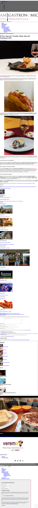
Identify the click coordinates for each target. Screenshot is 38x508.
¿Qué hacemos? (6, 473)
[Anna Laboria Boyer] (1, 365)
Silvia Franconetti (3, 40)
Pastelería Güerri (33, 168)
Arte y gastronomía (5, 471)
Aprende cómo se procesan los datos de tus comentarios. (21, 339)
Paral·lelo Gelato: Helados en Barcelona (4, 199)
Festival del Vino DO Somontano (29, 186)
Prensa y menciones (7, 475)
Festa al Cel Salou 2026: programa (5, 384)
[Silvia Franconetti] (1, 346)
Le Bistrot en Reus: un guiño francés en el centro (10, 313)
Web (0, 328)
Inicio (3, 468)
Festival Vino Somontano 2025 (5, 76)
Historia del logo (6, 474)
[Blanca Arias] (1, 359)
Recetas (1, 433)
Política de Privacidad (4, 1)
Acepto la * (8, 495)
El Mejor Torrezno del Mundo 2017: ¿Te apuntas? (5, 311)
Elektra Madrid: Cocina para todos (4, 229)
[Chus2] (1, 349)
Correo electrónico (3, 326)
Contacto (5, 476)
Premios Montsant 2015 (2, 298)
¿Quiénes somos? (5, 472)
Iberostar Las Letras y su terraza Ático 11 (4, 216)
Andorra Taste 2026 (3, 376)
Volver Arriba (2, 465)
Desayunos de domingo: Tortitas (6, 436)
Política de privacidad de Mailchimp (12, 503)
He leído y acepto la (7, 336)
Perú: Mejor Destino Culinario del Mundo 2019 (5, 242)
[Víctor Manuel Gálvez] (1, 362)
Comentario (2, 323)
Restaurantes (4, 469)
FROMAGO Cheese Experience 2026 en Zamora (8, 392)
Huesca (35, 186)
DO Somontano (21, 186)
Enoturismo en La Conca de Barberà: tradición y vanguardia (12, 314)
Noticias (1, 33)
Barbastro (17, 186)
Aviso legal (3, 456)
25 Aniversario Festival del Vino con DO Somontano (8, 186)
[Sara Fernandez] (1, 356)
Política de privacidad (10, 336)
